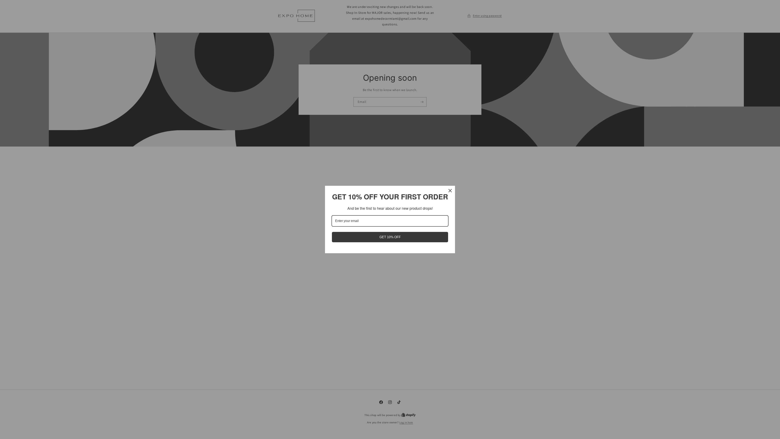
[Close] (450, 191)
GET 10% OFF (390, 237)
